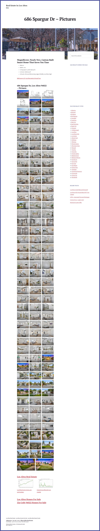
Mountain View (76, 146)
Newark (74, 148)
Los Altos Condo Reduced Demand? (79, 190)
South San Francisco (77, 171)
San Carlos (74, 161)
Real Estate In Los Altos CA (16, 6)
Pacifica (74, 150)
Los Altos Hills (75, 134)
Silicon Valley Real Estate (26, 520)
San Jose (74, 163)
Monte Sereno (75, 144)
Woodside (74, 177)
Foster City (73, 126)
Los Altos (74, 132)
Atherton (73, 110)
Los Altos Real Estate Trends (34, 518)
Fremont (74, 128)
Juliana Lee (9, 520)
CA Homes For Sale (20, 524)
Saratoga (74, 169)
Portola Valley (75, 153)
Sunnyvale (74, 173)
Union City (74, 175)
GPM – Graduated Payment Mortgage (79, 197)
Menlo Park (75, 138)
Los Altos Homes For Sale (29, 499)
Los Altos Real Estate (27, 476)
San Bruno (74, 159)
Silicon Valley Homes (11, 524)
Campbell (73, 118)
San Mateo (74, 165)
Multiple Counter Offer (76, 202)
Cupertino (73, 120)
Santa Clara (75, 167)
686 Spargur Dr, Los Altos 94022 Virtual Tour (29, 78)
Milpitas (74, 142)
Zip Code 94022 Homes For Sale (31, 502)
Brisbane (73, 114)
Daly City (73, 122)
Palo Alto (74, 152)
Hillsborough (75, 130)
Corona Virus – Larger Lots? (77, 200)
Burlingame (74, 116)
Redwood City (75, 155)
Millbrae (74, 140)
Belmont (73, 112)
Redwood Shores (76, 157)
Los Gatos (74, 136)
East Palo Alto (74, 124)
